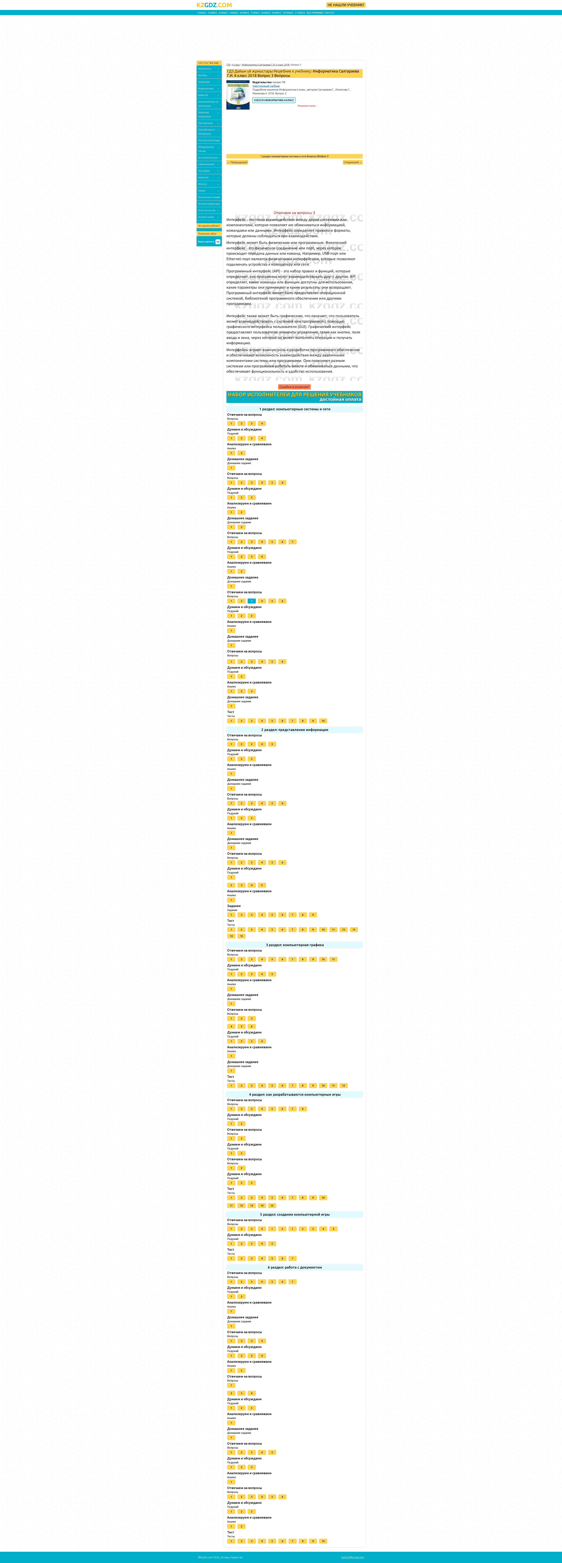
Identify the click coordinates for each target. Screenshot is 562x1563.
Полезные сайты (207, 233)
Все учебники (315, 12)
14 (231, 936)
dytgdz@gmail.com (352, 1557)
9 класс (276, 12)
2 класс (202, 12)
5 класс (234, 12)
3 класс (212, 12)
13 (354, 929)
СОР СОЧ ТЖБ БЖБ (208, 63)
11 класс (300, 12)
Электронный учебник (266, 86)
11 (333, 929)
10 (323, 721)
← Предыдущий (237, 162)
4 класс (223, 12)
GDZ (214, 4)
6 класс (244, 12)
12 (343, 929)
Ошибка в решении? (294, 387)
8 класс (266, 12)
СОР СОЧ (329, 12)
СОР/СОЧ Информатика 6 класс (274, 100)
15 (241, 936)
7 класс (255, 12)
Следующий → (353, 162)
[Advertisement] (89, 37)
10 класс (288, 12)
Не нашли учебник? (346, 5)
